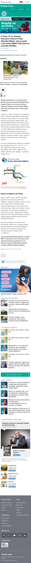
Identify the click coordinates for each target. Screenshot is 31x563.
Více (24, 19)
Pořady (4, 282)
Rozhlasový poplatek (22, 515)
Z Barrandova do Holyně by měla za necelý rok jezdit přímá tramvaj (19, 311)
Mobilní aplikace (6, 525)
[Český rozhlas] (6, 2)
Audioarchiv (20, 9)
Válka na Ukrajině (6, 502)
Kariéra (18, 510)
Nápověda (19, 505)
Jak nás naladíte (21, 502)
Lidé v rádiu (19, 507)
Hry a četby (5, 272)
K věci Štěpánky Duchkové (9, 50)
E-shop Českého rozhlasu (11, 419)
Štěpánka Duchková (11, 249)
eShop (3, 510)
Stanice (3, 507)
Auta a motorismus (8, 19)
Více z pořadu (6, 380)
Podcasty (4, 523)
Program (12, 9)
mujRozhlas (4, 267)
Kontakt (18, 512)
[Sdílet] (4, 96)
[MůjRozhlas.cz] (3, 58)
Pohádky (5, 279)
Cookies (3, 557)
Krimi (3, 275)
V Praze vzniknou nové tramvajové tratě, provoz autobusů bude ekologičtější (18, 319)
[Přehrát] (3, 90)
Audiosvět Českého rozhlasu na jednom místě (13, 294)
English (3, 558)
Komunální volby (6, 505)
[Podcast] (1, 96)
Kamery (28, 9)
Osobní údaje (11, 557)
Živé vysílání (5, 286)
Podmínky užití (20, 557)
